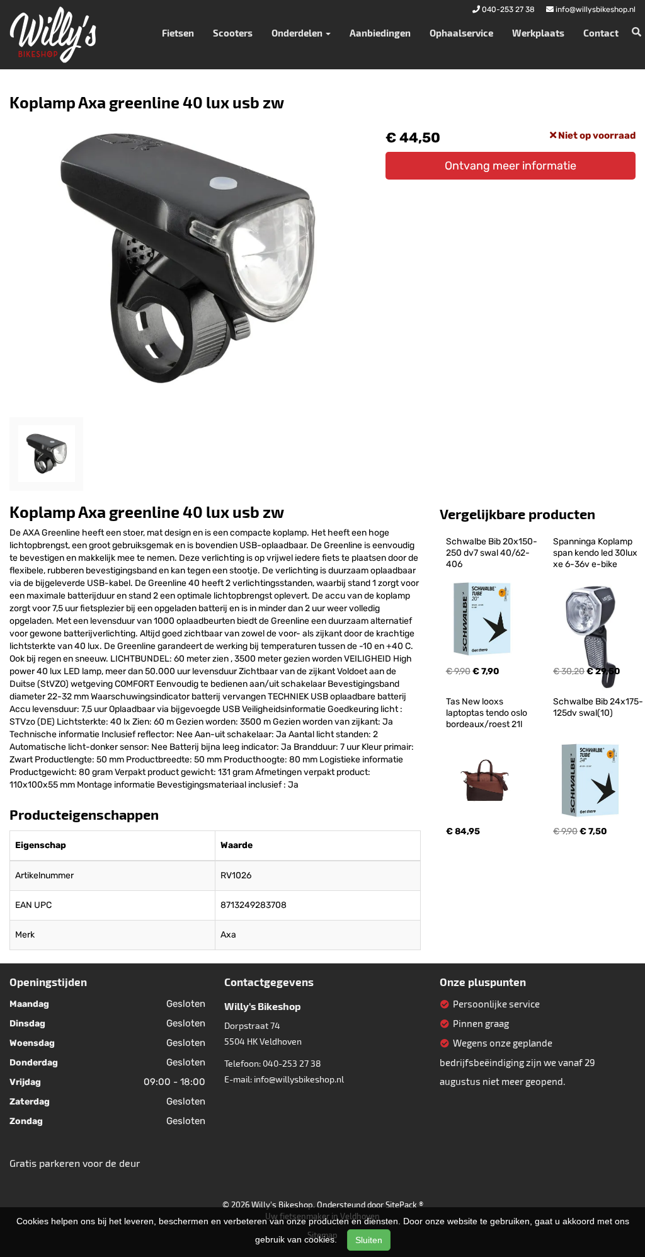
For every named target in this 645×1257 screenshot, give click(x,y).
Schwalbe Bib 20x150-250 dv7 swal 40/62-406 (491, 553)
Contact (601, 32)
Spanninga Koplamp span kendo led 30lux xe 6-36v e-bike (596, 553)
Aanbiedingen (380, 32)
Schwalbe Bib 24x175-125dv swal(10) (598, 707)
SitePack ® (404, 1205)
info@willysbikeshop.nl (299, 1079)
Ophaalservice (461, 32)
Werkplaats (538, 32)
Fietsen (178, 32)
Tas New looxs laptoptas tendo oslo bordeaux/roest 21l (487, 713)
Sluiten (368, 1240)
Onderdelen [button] (297, 32)
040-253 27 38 (292, 1063)
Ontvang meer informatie (510, 166)
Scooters (233, 32)
